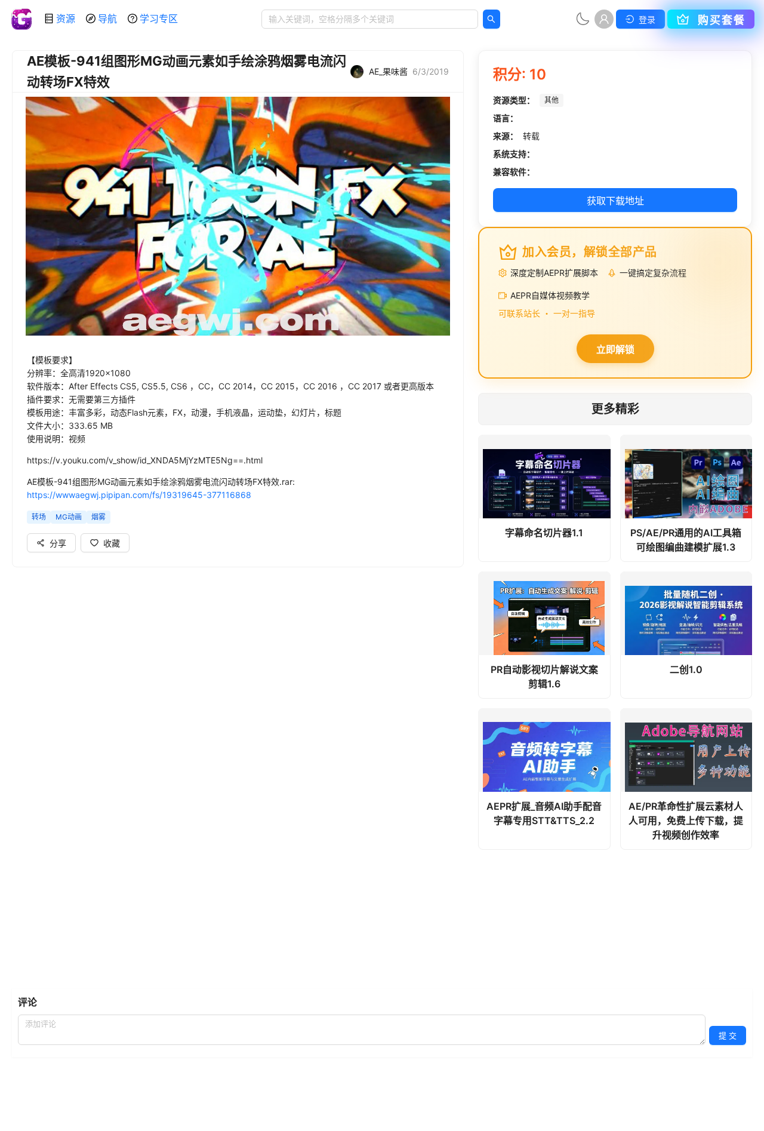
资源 (65, 18)
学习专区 (159, 18)
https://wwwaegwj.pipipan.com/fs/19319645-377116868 (139, 495)
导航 (107, 18)
